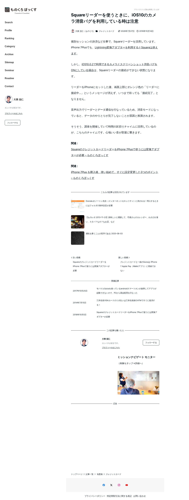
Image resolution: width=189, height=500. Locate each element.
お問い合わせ (139, 496)
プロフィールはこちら (13, 113)
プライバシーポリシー (95, 496)
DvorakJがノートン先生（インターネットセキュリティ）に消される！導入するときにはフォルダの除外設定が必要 (122, 203)
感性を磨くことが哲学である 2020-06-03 (104, 233)
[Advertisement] (115, 435)
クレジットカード (106, 31)
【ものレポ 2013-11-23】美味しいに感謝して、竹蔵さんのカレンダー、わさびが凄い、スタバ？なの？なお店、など (122, 219)
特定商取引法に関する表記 (119, 496)
